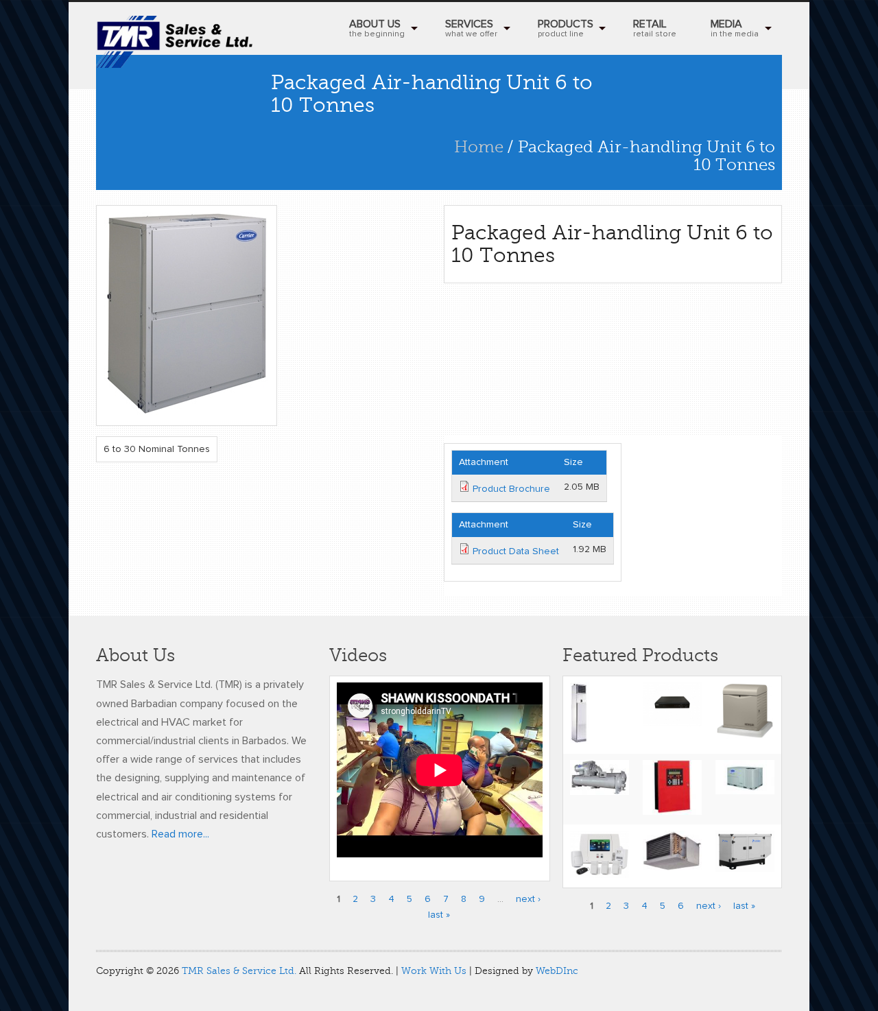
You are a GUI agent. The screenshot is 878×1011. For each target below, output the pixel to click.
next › (528, 899)
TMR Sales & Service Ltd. (239, 971)
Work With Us (433, 971)
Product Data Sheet (516, 551)
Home (478, 147)
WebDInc (557, 971)
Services (471, 28)
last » (439, 915)
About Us (377, 28)
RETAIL (654, 28)
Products (565, 28)
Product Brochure (511, 489)
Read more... (180, 834)
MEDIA (735, 28)
